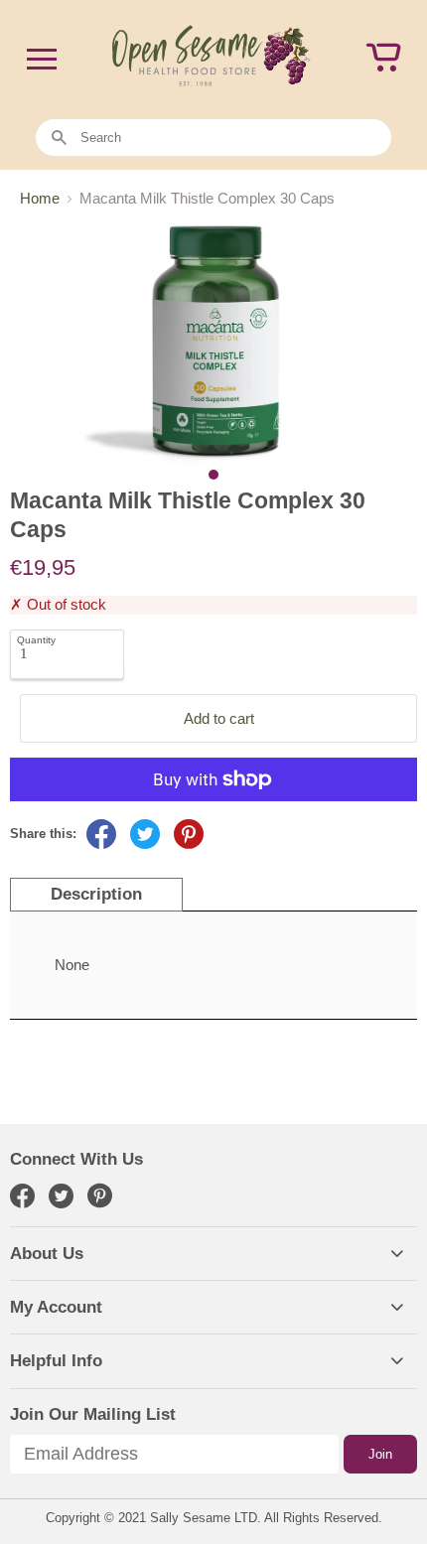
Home (40, 198)
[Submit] (59, 138)
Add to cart (219, 718)
